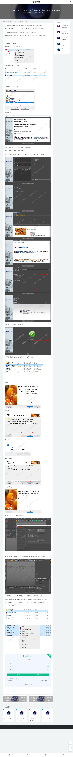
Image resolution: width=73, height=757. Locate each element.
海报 (13, 691)
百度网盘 (18, 674)
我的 (64, 755)
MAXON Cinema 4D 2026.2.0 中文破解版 (34, 720)
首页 (11, 21)
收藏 (7, 691)
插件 (45, 755)
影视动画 (21, 21)
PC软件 (29, 12)
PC (27, 755)
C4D (25, 12)
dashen (47, 12)
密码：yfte (39, 674)
